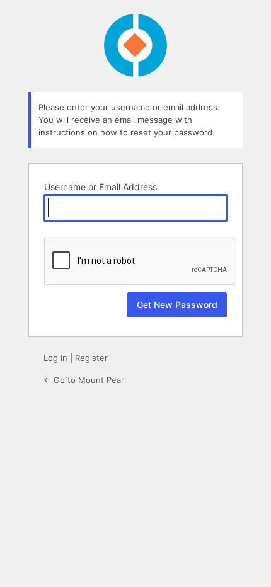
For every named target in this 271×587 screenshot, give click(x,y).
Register (91, 358)
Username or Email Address (100, 186)
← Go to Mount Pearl (84, 380)
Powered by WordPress (135, 45)
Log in (55, 358)
